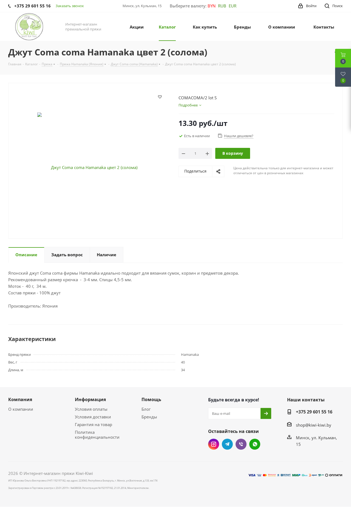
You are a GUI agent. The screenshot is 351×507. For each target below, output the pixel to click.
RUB (222, 5)
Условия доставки (93, 416)
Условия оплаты (91, 409)
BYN (212, 5)
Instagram (213, 444)
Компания (20, 399)
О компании (20, 409)
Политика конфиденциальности (97, 434)
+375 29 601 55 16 (314, 412)
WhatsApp (254, 444)
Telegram (227, 444)
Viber (241, 444)
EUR (232, 5)
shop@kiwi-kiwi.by (313, 425)
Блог (146, 409)
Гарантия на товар (93, 424)
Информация (90, 399)
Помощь (151, 399)
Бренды (149, 416)
